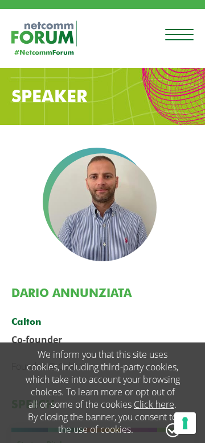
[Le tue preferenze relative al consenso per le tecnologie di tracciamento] (185, 423)
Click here (154, 404)
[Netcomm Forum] (44, 37)
